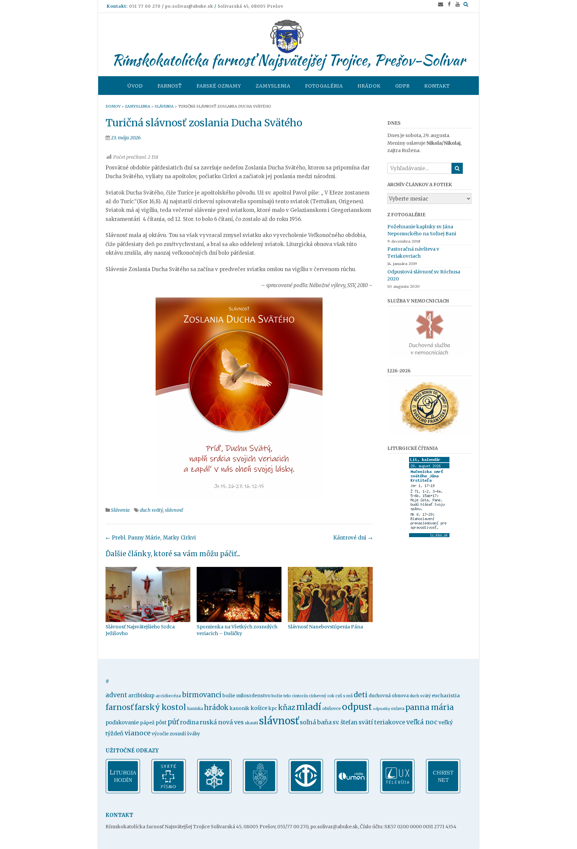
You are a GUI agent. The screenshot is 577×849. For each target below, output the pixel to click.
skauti (251, 723)
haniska (195, 708)
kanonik (239, 708)
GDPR (402, 86)
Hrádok (369, 86)
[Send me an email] (440, 4)
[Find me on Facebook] (449, 4)
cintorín (300, 695)
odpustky (381, 709)
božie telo (281, 695)
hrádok (216, 707)
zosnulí (178, 734)
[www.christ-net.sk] (443, 792)
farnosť (120, 707)
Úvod (135, 86)
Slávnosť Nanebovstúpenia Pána (325, 627)
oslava (397, 708)
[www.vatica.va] (214, 792)
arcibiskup (141, 695)
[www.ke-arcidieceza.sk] (260, 792)
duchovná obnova (389, 696)
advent (116, 695)
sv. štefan (345, 722)
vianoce (138, 733)
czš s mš (344, 696)
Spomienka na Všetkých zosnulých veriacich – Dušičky (237, 630)
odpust (357, 706)
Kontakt (437, 86)
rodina (189, 722)
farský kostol (160, 707)
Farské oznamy (219, 86)
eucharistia (446, 696)
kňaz (286, 707)
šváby (193, 734)
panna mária (429, 707)
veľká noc (421, 722)
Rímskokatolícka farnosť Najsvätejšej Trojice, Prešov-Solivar (288, 60)
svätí (366, 722)
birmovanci (201, 695)
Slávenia (120, 510)
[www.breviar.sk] (123, 792)
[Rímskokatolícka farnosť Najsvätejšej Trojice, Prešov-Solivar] (288, 36)
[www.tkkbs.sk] (305, 792)
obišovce (331, 708)
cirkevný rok (321, 695)
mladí (308, 706)
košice (258, 708)
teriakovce (389, 722)
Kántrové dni (353, 537)
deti (361, 694)
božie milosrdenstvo (246, 696)
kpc (272, 708)
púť (173, 722)
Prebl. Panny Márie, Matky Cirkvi (151, 537)
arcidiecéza (168, 696)
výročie (160, 734)
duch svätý (151, 510)
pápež (147, 723)
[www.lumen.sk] (351, 792)
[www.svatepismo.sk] (168, 792)
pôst (161, 722)
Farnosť (170, 86)
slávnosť (174, 510)
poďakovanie (122, 722)
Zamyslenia (273, 86)
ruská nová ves (222, 722)
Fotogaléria (324, 86)
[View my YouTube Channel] (457, 4)
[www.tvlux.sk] (397, 792)
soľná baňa (316, 722)
